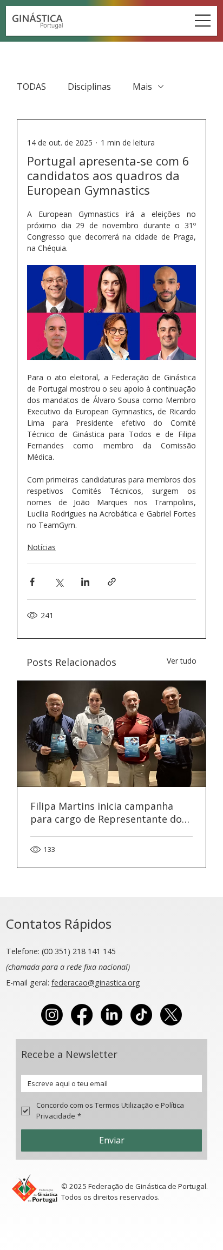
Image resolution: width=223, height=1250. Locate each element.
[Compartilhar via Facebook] (32, 582)
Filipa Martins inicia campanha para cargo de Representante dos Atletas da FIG (108, 812)
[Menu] (203, 20)
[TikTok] (141, 1015)
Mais (142, 86)
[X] (171, 1015)
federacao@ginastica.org (95, 982)
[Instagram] (52, 1015)
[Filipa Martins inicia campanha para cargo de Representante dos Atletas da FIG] (111, 734)
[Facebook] (82, 1015)
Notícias (41, 547)
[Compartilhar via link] (112, 582)
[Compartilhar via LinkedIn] (85, 582)
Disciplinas (89, 86)
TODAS (31, 86)
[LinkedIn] (111, 1015)
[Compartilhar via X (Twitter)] (59, 582)
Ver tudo (181, 661)
